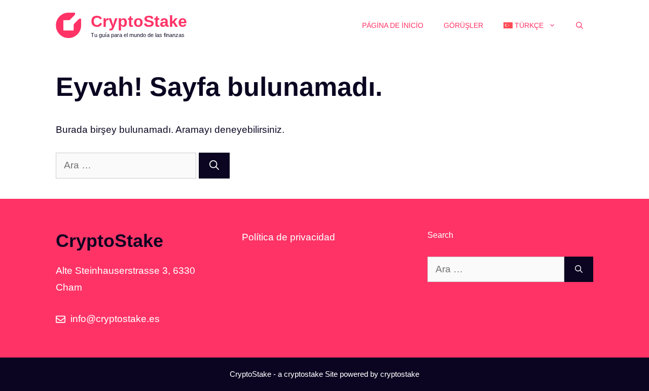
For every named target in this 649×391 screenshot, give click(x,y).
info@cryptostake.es (115, 318)
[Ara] (214, 166)
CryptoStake (139, 21)
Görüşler (463, 25)
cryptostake (303, 374)
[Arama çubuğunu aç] (579, 25)
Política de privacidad (288, 237)
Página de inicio (392, 25)
